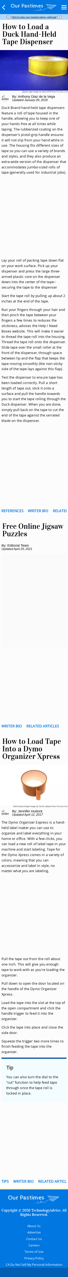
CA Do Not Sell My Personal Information (34, 1265)
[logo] (34, 6)
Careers (34, 1245)
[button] (4, 7)
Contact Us (34, 1239)
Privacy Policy (34, 1258)
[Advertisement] (34, 221)
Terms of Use (34, 1252)
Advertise (34, 1232)
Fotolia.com (62, 91)
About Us (34, 1226)
